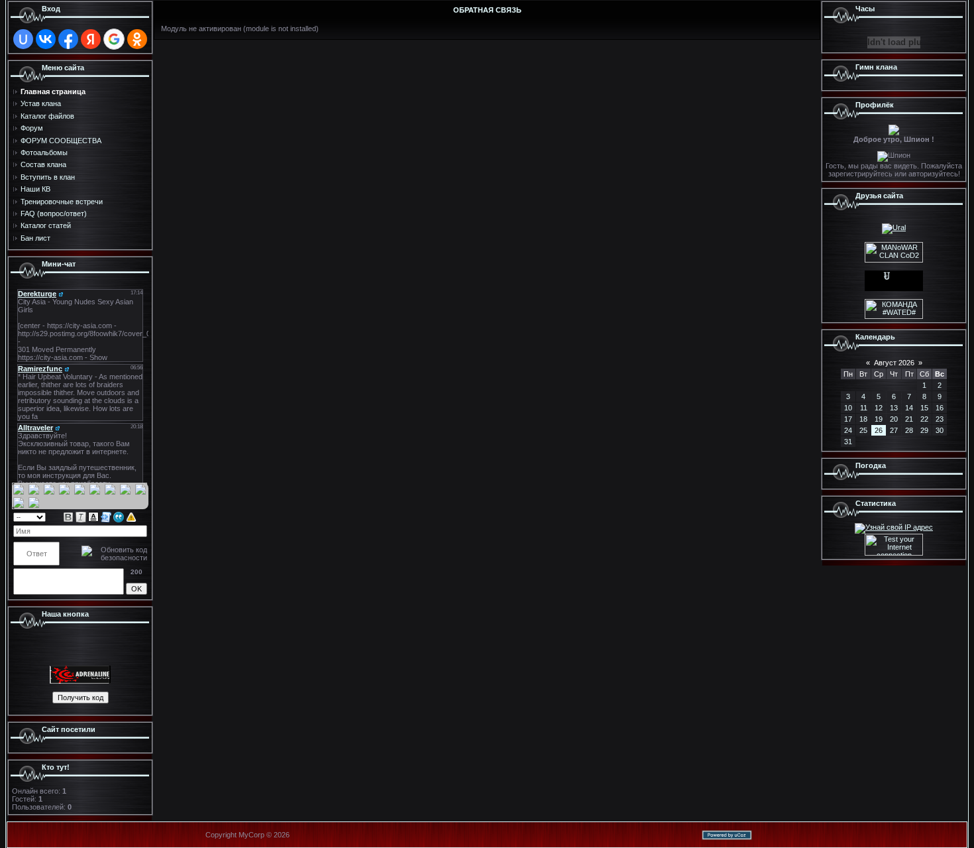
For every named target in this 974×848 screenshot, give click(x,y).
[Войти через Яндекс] (91, 39)
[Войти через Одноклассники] (137, 39)
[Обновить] (142, 516)
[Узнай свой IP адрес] (894, 527)
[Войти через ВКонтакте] (46, 39)
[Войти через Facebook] (68, 39)
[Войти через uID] (23, 39)
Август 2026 (894, 363)
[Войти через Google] (114, 39)
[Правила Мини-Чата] (131, 516)
